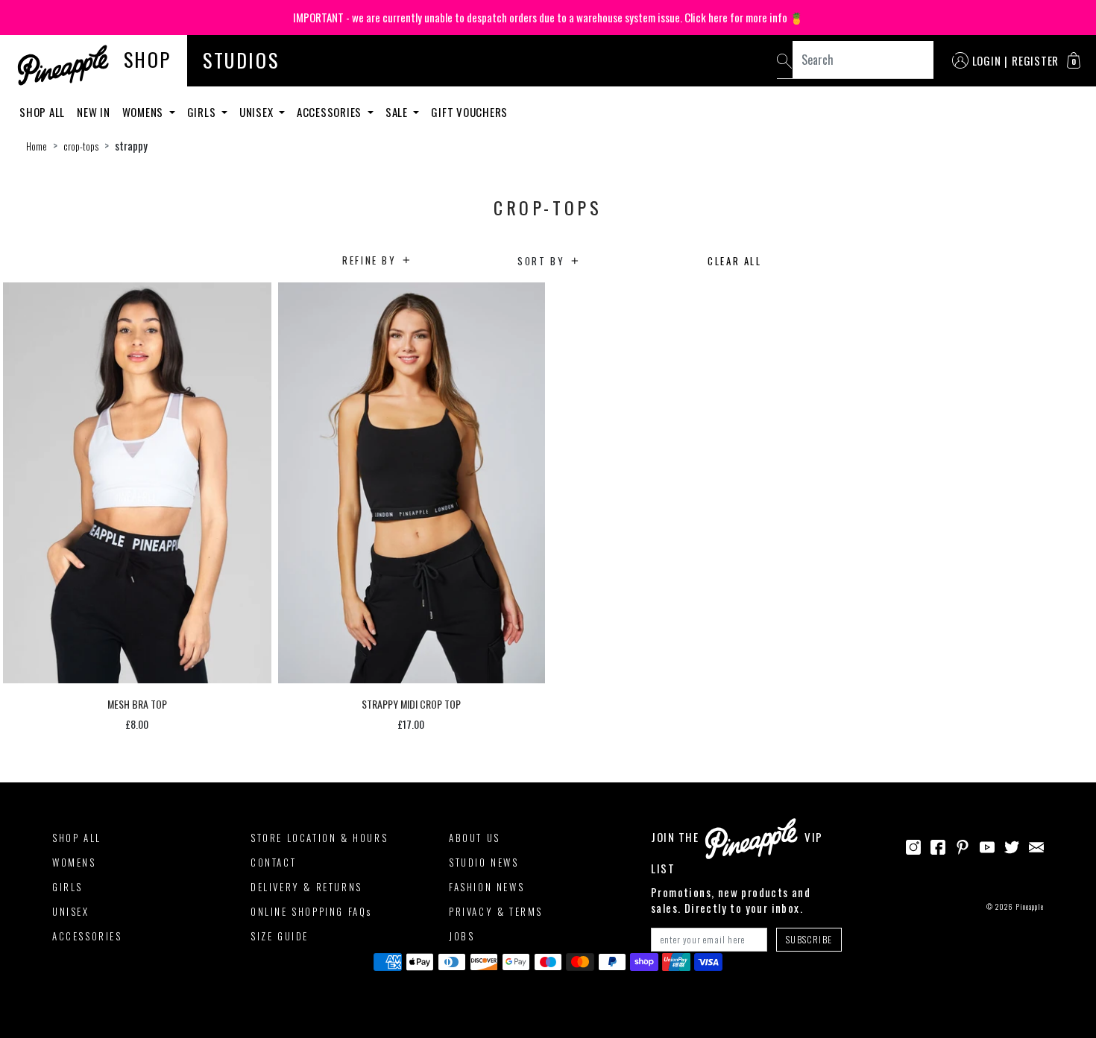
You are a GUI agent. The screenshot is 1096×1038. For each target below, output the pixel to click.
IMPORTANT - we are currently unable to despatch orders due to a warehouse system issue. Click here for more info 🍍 (548, 17)
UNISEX (70, 911)
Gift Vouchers (469, 112)
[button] (1073, 60)
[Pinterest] (962, 845)
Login (986, 60)
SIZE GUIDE (280, 935)
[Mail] (1036, 845)
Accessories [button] (331, 112)
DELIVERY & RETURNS (306, 886)
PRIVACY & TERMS (496, 911)
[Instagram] (913, 845)
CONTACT (273, 862)
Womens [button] (144, 112)
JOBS (461, 935)
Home (36, 146)
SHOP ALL (76, 837)
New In (93, 112)
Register (1035, 60)
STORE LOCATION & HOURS (319, 837)
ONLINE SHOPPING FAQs (311, 911)
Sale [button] (398, 112)
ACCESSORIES (87, 935)
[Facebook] (937, 845)
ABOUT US (474, 837)
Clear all (734, 260)
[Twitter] (1011, 845)
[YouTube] (987, 845)
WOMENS (74, 862)
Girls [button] (203, 112)
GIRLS (67, 886)
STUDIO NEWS (484, 862)
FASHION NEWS (486, 886)
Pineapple (1029, 906)
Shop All (42, 112)
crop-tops (80, 146)
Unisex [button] (257, 112)
